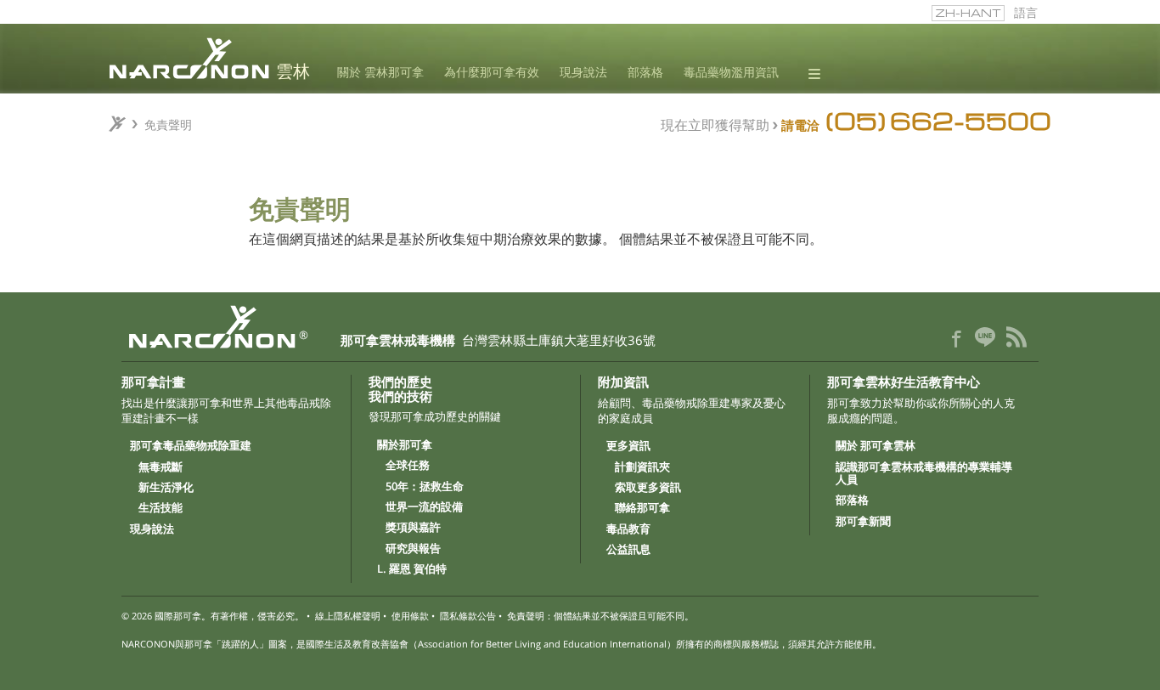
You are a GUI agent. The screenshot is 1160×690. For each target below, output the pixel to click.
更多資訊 (628, 446)
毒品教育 (628, 529)
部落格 (645, 73)
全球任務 (408, 465)
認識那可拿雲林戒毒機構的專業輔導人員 (924, 474)
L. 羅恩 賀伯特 (412, 569)
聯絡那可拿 (642, 508)
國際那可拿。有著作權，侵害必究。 (229, 615)
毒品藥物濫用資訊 (731, 73)
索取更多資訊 (648, 488)
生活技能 (160, 508)
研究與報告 (413, 549)
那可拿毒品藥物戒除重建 (190, 446)
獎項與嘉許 (413, 527)
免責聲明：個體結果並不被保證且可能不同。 (600, 615)
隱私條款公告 (468, 615)
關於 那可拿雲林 (875, 446)
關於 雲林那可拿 (380, 73)
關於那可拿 (404, 445)
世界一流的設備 (424, 507)
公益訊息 (628, 550)
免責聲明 (168, 124)
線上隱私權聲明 (347, 615)
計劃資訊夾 (642, 467)
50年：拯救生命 (425, 487)
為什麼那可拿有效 (491, 73)
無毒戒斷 (160, 467)
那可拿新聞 (863, 522)
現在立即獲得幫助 (715, 123)
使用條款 (410, 615)
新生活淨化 (166, 488)
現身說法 (583, 73)
